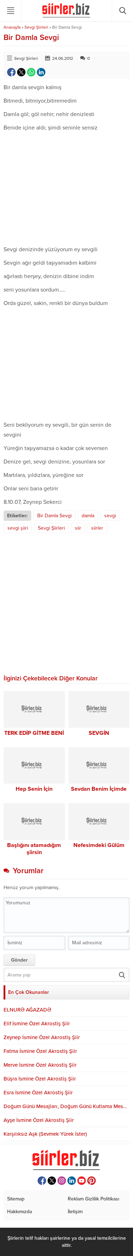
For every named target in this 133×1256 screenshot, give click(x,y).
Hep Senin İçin (34, 789)
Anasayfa (12, 27)
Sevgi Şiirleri (36, 27)
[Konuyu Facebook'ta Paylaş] (11, 72)
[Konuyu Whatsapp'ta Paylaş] (31, 72)
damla (88, 516)
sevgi (110, 516)
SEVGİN (99, 733)
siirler (97, 528)
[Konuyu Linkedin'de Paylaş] (41, 72)
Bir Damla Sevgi (54, 516)
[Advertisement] (66, 188)
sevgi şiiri (17, 528)
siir (78, 528)
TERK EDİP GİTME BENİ (34, 733)
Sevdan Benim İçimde (99, 789)
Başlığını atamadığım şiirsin (34, 849)
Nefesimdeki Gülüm (98, 845)
